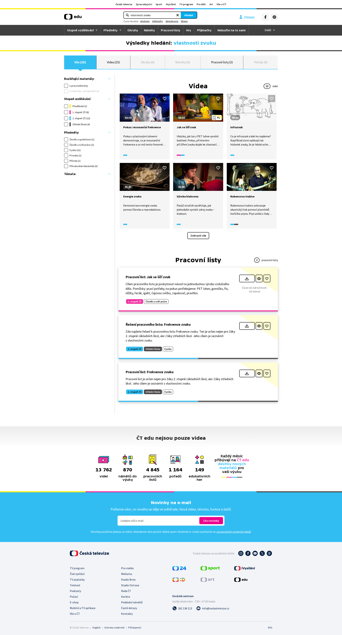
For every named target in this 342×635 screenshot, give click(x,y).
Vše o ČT (221, 4)
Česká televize (124, 4)
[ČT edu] (73, 18)
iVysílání (171, 4)
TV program (186, 4)
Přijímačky (204, 30)
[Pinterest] (274, 17)
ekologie (145, 21)
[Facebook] (265, 17)
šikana (184, 21)
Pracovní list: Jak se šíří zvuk (148, 277)
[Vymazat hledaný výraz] (177, 15)
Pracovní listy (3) (222, 62)
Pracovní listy (170, 30)
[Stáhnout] (247, 278)
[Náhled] (259, 278)
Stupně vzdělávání (80, 30)
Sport (159, 4)
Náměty (149, 30)
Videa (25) (113, 62)
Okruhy (132, 30)
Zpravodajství (144, 4)
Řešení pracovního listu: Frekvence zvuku (158, 324)
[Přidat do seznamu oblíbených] (164, 98)
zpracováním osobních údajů (233, 531)
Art (211, 4)
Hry (188, 30)
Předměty (110, 30)
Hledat (188, 15)
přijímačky (157, 21)
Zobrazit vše (198, 235)
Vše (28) (80, 62)
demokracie (171, 21)
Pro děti (201, 4)
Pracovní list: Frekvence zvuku (149, 372)
